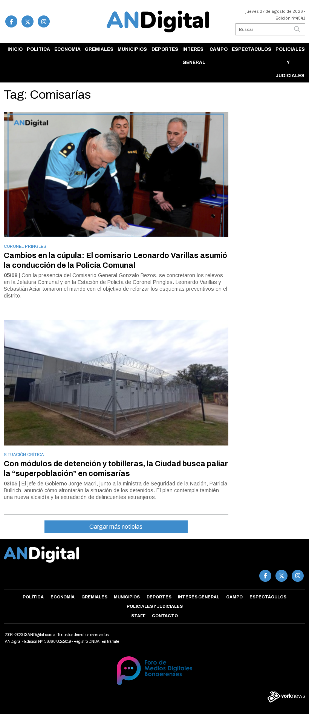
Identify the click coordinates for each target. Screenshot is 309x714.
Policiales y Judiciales (290, 62)
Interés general (193, 56)
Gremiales (99, 49)
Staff (138, 615)
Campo (219, 49)
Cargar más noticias (115, 526)
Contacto (165, 615)
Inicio (15, 49)
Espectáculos (251, 49)
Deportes (164, 49)
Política (38, 49)
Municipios (132, 49)
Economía (67, 49)
